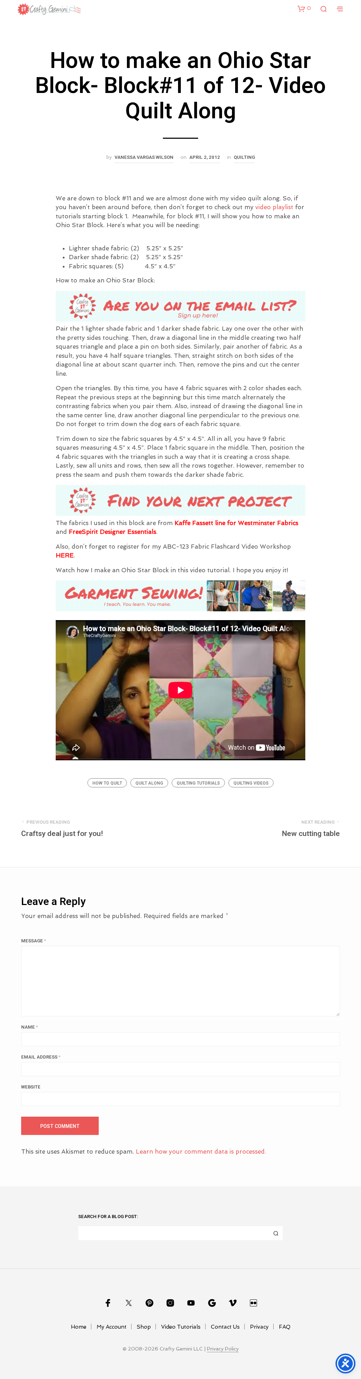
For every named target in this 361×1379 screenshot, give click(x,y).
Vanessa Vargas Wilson (144, 157)
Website (31, 1087)
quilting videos (251, 783)
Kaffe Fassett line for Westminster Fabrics (236, 522)
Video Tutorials (181, 1327)
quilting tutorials (198, 783)
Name (29, 1027)
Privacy (259, 1327)
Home (78, 1327)
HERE (65, 555)
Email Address (41, 1057)
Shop (144, 1327)
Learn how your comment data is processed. (201, 1151)
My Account (112, 1327)
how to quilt (107, 783)
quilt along (149, 783)
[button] (304, 8)
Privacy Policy (223, 1349)
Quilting (244, 157)
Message (33, 940)
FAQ (284, 1327)
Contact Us (225, 1327)
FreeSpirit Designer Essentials (112, 531)
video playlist (274, 207)
